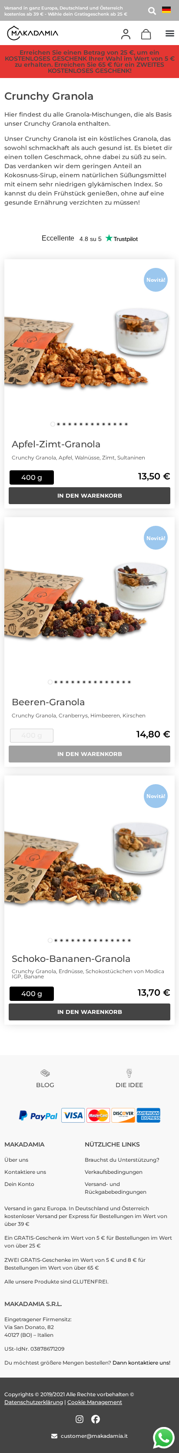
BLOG (45, 1085)
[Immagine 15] (129, 682)
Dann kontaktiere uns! (142, 1362)
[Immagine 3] (64, 424)
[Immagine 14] (126, 424)
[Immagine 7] (86, 424)
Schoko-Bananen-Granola (71, 958)
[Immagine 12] (114, 424)
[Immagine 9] (97, 424)
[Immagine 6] (81, 424)
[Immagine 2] (58, 424)
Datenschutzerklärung (33, 1402)
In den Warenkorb (89, 495)
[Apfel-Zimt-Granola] (89, 344)
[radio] (31, 477)
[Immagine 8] (92, 424)
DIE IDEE (129, 1085)
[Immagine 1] (53, 424)
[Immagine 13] (120, 424)
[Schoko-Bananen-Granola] (89, 860)
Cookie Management (94, 1402)
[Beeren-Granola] (89, 602)
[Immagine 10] (103, 424)
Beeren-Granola (48, 702)
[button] (169, 33)
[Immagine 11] (109, 424)
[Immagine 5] (75, 424)
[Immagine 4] (69, 424)
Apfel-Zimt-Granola (56, 444)
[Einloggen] (125, 34)
